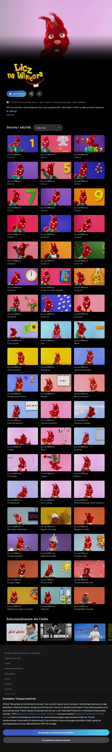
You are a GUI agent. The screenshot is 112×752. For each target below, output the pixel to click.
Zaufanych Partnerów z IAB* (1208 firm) (37, 713)
